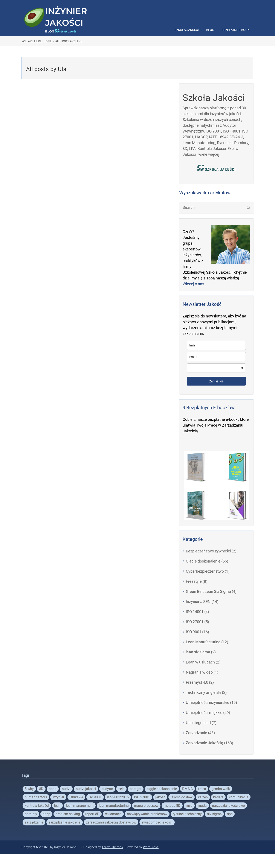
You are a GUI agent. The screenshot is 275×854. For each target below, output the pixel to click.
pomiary (31, 814)
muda (202, 806)
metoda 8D (172, 806)
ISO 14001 (194, 611)
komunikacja (238, 797)
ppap (46, 814)
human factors (36, 797)
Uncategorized (198, 722)
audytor (107, 789)
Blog (210, 30)
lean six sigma (198, 652)
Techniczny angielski (203, 692)
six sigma (214, 814)
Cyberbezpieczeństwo (205, 571)
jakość (160, 797)
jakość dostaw (181, 797)
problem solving (68, 814)
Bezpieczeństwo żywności (208, 551)
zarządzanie (34, 822)
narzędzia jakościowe (228, 806)
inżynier (58, 797)
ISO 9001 (193, 632)
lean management (79, 806)
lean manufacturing (114, 806)
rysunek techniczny (187, 814)
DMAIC (187, 789)
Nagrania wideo (199, 672)
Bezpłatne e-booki (236, 30)
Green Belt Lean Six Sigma (208, 591)
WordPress (151, 847)
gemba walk (220, 789)
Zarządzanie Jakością (204, 743)
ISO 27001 (194, 621)
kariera (218, 797)
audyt (66, 789)
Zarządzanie (196, 732)
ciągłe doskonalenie (162, 789)
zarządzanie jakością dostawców (111, 822)
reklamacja (113, 814)
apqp (53, 789)
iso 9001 (95, 797)
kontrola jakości (37, 806)
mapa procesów (146, 806)
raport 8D (92, 814)
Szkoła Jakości (187, 30)
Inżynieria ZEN (198, 601)
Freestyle (194, 581)
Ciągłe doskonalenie (203, 561)
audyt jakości (86, 789)
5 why (29, 789)
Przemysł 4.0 (197, 682)
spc (229, 814)
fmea (202, 789)
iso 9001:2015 (118, 797)
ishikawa (76, 797)
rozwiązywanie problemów (147, 814)
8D (41, 789)
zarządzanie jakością (65, 822)
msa (189, 806)
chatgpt (135, 789)
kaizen (203, 797)
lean (57, 806)
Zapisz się (216, 381)
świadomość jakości (157, 822)
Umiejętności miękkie (204, 712)
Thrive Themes (112, 847)
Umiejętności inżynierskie (207, 702)
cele (121, 789)
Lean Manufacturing (203, 642)
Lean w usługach (200, 662)
